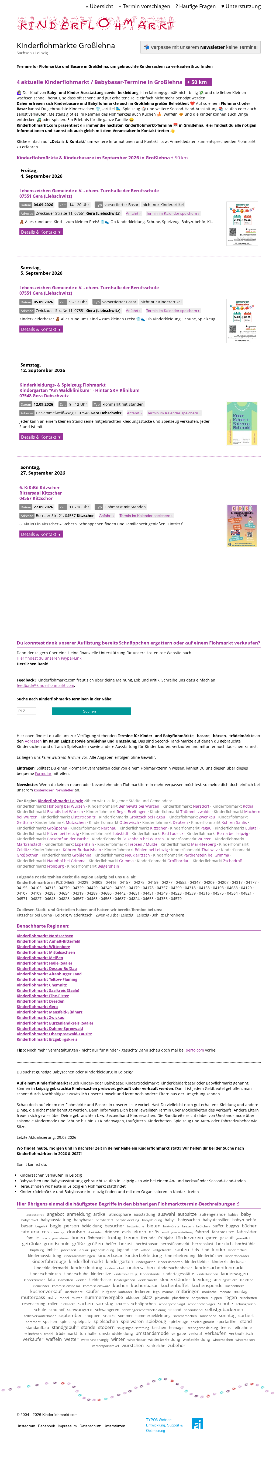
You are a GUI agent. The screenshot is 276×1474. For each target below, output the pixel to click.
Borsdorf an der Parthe (53, 838)
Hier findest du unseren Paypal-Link (49, 658)
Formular (43, 773)
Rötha (232, 806)
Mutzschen (60, 822)
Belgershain (93, 866)
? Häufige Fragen (196, 6)
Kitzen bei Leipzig (48, 833)
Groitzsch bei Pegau (132, 817)
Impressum (67, 1426)
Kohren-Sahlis (219, 822)
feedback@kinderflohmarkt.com (45, 685)
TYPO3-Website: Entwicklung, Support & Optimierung (164, 1425)
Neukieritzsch (122, 855)
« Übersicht (99, 6)
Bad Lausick (157, 833)
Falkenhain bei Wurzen (128, 838)
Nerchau (93, 828)
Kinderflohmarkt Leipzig (60, 800)
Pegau (191, 828)
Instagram (26, 1426)
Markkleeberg (188, 844)
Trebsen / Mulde (127, 844)
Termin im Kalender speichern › (172, 213)
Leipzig (41, 52)
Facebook (46, 1426)
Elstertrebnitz (68, 817)
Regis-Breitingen (116, 811)
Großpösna (42, 828)
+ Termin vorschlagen (144, 6)
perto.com (195, 1050)
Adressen (33, 741)
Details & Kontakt (38, 232)
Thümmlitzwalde (180, 811)
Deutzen (165, 822)
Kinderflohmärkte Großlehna (66, 45)
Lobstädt (105, 833)
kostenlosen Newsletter (54, 790)
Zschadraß (217, 860)
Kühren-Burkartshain (66, 849)
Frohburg (40, 866)
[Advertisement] (139, 597)
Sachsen (24, 52)
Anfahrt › (133, 213)
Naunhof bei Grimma (51, 860)
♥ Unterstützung (241, 6)
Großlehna (66, 855)
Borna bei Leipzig (217, 833)
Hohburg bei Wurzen (51, 806)
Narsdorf (186, 806)
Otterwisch (114, 822)
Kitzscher (143, 828)
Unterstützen (114, 1426)
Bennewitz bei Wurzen (123, 806)
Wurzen (189, 838)
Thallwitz (194, 849)
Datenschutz (90, 1426)
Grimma (111, 860)
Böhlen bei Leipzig (136, 849)
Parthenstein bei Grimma (191, 855)
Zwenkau (191, 817)
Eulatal (236, 828)
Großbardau (163, 860)
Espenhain (69, 844)
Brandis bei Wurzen (50, 811)
